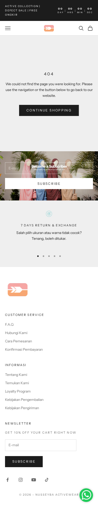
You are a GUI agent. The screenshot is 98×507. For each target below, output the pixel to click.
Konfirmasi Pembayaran (24, 349)
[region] (49, 229)
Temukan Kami (17, 383)
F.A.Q (9, 324)
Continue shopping (49, 110)
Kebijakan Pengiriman (22, 408)
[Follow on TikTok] (46, 479)
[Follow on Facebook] (7, 479)
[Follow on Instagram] (20, 479)
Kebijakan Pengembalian (24, 399)
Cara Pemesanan (18, 341)
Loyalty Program (18, 391)
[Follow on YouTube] (33, 479)
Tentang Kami (16, 374)
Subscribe (49, 184)
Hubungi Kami (16, 333)
